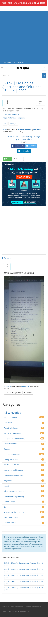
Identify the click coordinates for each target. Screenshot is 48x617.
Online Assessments (24, 130)
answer (8, 159)
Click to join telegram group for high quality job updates (24, 138)
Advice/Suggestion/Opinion (14, 491)
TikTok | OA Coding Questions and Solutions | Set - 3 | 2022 (23, 576)
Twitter (33, 146)
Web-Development (11, 517)
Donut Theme (6, 612)
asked (5, 130)
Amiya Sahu (26, 612)
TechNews (8, 423)
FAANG (6, 486)
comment (19, 159)
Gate (5, 507)
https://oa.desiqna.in (11, 114)
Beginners (8, 480)
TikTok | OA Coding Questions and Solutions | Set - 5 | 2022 (23, 570)
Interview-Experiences (12, 433)
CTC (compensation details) (14, 438)
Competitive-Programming (14, 496)
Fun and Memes (10, 523)
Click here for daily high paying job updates (23, 3)
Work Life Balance (11, 428)
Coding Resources (11, 459)
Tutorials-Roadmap (11, 444)
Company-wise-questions (13, 475)
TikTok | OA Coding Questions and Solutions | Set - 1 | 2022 (23, 588)
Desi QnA (22, 68)
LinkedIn (26, 151)
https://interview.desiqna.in (14, 118)
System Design (9, 502)
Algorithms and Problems (14, 470)
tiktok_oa (13, 124)
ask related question (14, 393)
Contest (7, 449)
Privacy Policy (5, 606)
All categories (12, 412)
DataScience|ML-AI (11, 465)
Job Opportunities (11, 417)
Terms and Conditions (17, 606)
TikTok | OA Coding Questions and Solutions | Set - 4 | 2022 (23, 564)
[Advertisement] (24, 35)
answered (7, 386)
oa (5, 124)
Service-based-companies (14, 512)
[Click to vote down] (4, 104)
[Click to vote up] (4, 102)
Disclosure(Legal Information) (33, 606)
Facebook (19, 146)
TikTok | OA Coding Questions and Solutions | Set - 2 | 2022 (23, 582)
